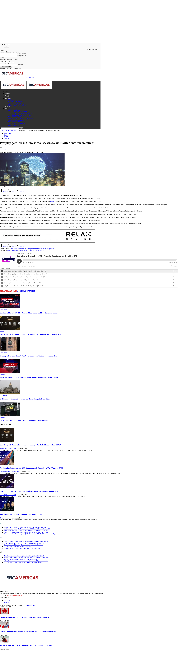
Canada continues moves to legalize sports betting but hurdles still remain (28, 631)
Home (6, 91)
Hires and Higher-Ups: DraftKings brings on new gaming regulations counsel (29, 377)
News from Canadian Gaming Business (23, 523)
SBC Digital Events (14, 110)
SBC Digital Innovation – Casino (22, 115)
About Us (6, 47)
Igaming (7, 95)
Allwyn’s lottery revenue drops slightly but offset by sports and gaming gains (26, 557)
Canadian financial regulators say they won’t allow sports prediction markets (26, 532)
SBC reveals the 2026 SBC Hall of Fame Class (17, 546)
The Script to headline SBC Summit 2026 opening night (21, 514)
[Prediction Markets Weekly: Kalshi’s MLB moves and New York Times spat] (10, 307)
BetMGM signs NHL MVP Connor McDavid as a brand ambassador (26, 645)
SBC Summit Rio (13, 125)
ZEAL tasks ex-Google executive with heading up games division (23, 562)
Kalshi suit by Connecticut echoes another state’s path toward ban (25, 399)
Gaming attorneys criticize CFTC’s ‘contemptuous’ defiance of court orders (28, 356)
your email (20, 64)
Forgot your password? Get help (9, 59)
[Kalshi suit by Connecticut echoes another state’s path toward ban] (10, 393)
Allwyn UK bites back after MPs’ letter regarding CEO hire (21, 559)
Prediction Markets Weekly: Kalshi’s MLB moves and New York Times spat (28, 313)
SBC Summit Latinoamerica (16, 123)
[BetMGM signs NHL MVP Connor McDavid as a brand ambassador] (4, 642)
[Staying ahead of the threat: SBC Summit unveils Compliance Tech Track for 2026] (7, 464)
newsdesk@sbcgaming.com (15, 595)
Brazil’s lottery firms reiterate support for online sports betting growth (24, 556)
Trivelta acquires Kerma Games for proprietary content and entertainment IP (26, 541)
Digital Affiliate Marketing (20, 111)
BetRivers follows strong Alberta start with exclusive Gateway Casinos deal (26, 530)
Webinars (11, 100)
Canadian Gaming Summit (16, 120)
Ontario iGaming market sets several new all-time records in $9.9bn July (25, 527)
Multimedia (8, 98)
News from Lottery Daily (17, 552)
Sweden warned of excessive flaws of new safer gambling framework (24, 543)
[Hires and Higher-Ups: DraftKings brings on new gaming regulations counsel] (10, 372)
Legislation (7, 96)
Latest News (7, 138)
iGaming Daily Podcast (15, 101)
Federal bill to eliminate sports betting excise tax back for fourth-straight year (31, 248)
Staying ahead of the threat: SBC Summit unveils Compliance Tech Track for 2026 (31, 468)
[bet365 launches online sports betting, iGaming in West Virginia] (10, 415)
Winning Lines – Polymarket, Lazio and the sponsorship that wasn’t (23, 545)
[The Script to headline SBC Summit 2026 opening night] (7, 511)
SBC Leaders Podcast (14, 103)
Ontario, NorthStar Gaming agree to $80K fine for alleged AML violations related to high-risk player (33, 534)
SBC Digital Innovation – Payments (22, 113)
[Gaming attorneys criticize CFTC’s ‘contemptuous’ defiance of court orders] (10, 350)
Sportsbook (7, 93)
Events (6, 108)
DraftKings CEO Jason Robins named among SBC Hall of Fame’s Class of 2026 (30, 334)
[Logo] (14, 88)
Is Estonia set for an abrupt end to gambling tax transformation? (22, 548)
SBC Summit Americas (15, 116)
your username (21, 54)
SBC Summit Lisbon (14, 122)
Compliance (3, 395)
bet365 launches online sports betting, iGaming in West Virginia (24, 420)
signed (52, 201)
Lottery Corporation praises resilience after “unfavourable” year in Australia (26, 561)
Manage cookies (31, 605)
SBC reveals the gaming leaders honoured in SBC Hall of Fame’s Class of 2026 (27, 529)
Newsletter (7, 44)
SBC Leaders (8, 106)
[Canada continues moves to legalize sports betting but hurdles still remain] (4, 628)
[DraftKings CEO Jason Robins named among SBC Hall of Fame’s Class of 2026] (10, 329)
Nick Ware (3, 149)
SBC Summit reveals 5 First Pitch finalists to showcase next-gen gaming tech (29, 491)
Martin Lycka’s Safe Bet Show (17, 105)
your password (21, 55)
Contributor (7, 518)
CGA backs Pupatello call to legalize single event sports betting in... (25, 617)
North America (8, 130)
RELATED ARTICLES (8, 291)
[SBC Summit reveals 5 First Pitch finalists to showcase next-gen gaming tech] (7, 487)
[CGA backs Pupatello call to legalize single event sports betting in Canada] (4, 614)
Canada (15, 130)
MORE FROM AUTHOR (26, 291)
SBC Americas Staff (10, 448)
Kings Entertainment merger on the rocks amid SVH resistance (25, 250)
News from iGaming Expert (18, 538)
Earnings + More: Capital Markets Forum (20, 118)
